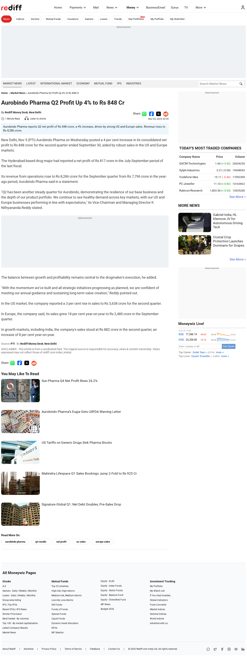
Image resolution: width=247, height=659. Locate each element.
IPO (119, 83)
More (199, 7)
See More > (237, 197)
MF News (105, 604)
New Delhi (35, 112)
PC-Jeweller (187, 184)
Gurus (174, 7)
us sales (81, 541)
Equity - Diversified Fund (113, 599)
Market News (12, 83)
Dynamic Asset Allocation (65, 623)
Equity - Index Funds (111, 585)
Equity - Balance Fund (112, 595)
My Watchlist (177, 19)
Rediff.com (142, 649)
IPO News (22, 609)
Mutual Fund (103, 83)
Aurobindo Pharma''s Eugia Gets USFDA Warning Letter (81, 412)
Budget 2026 (107, 609)
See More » (238, 259)
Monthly (32, 590)
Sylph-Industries (189, 170)
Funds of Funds (60, 609)
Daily (14, 590)
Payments (76, 7)
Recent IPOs (9, 609)
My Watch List (157, 590)
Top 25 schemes (60, 586)
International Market (56, 83)
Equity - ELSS (107, 581)
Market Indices (157, 609)
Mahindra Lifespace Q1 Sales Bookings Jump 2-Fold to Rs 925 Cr (89, 473)
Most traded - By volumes (16, 618)
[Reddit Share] (165, 113)
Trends (118, 19)
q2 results (40, 541)
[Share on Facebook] (151, 113)
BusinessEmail (155, 7)
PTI (13, 343)
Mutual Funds (53, 19)
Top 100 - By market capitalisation (20, 623)
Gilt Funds (57, 604)
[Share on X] (215, 649)
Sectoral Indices (158, 614)
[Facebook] (222, 649)
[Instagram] (229, 649)
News (110, 7)
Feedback (95, 649)
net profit (61, 541)
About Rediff (9, 649)
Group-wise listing (12, 600)
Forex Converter (158, 604)
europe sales (103, 541)
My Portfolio (157, 19)
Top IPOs (12, 604)
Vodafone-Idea (188, 177)
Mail (96, 7)
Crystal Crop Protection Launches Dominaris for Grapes (228, 241)
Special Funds (59, 614)
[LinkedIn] (242, 649)
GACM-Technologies (192, 163)
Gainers (89, 19)
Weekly (22, 590)
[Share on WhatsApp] (208, 649)
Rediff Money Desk (16, 112)
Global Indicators (159, 600)
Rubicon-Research (190, 190)
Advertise (28, 649)
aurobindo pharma (15, 541)
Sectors (35, 19)
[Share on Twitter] (158, 113)
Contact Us (114, 649)
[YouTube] (236, 649)
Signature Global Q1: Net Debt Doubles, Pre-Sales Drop (81, 504)
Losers (103, 19)
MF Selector (58, 632)
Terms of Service (73, 649)
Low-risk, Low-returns (62, 600)
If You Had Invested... (161, 595)
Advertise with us (159, 623)
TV (186, 7)
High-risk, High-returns (63, 590)
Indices (20, 19)
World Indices (157, 618)
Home (58, 7)
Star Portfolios (136, 19)
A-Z (4, 586)
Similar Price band (12, 614)
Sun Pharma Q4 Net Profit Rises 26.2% (69, 381)
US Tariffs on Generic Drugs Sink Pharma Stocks (77, 442)
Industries (133, 83)
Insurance (72, 19)
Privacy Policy (49, 649)
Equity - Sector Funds (112, 590)
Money (131, 7)
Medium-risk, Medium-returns (67, 595)
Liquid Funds (58, 618)
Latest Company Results (15, 628)
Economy (83, 83)
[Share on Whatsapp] (144, 113)
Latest (31, 83)
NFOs (54, 628)
